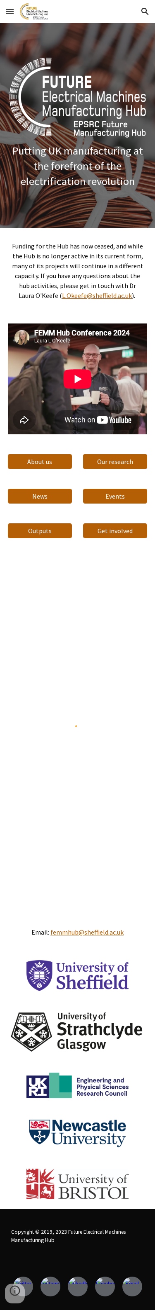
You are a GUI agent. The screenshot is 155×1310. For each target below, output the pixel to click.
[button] (10, 11)
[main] (78, 166)
